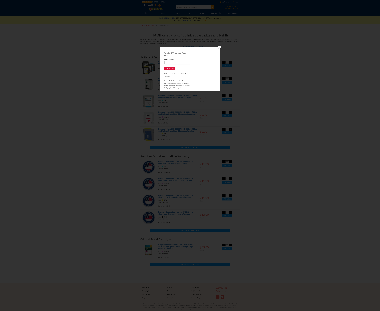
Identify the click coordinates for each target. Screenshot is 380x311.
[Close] (219, 47)
